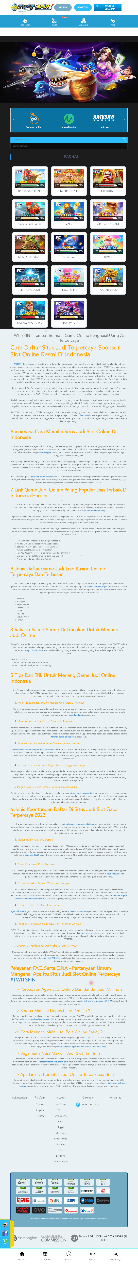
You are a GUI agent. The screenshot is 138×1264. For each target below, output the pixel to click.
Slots (54, 25)
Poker (61, 1150)
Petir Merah (85, 416)
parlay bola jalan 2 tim (33, 651)
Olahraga (61, 1133)
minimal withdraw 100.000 (38, 899)
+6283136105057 (91, 1105)
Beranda (22, 1259)
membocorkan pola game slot (53, 1062)
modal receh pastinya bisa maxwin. (34, 1019)
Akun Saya (115, 1259)
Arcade (61, 1144)
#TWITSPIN (23, 980)
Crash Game (60, 1139)
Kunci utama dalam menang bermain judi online (32, 750)
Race (113, 25)
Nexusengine (45, 453)
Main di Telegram (109, 7)
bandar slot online (78, 912)
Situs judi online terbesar (42, 477)
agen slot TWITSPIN (51, 958)
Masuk (63, 7)
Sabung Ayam (60, 1161)
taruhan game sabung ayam (63, 737)
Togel (61, 1127)
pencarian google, (89, 933)
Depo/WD (69, 1259)
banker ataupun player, (97, 587)
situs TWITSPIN (113, 874)
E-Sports (60, 1156)
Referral (40, 1116)
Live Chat (92, 1259)
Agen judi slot (17, 912)
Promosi (40, 1104)
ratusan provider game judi (82, 793)
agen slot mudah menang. (94, 511)
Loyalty (40, 1110)
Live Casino (83, 25)
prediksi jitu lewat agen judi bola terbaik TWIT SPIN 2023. (81, 1047)
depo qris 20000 (32, 855)
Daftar (83, 7)
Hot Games (25, 25)
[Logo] (32, 8)
